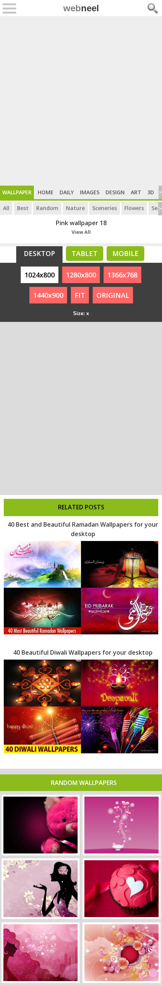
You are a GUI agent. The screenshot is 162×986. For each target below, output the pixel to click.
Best (23, 208)
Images (89, 192)
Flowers (134, 208)
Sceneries (104, 208)
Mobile (125, 253)
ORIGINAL (112, 295)
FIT (80, 295)
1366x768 (122, 274)
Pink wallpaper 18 (81, 223)
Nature (75, 208)
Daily (67, 192)
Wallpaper (17, 192)
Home (45, 192)
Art (136, 192)
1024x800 (39, 274)
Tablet (85, 253)
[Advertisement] (81, 101)
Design (115, 192)
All (6, 208)
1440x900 (48, 295)
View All (81, 232)
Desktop (39, 253)
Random (47, 208)
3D (150, 192)
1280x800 (81, 274)
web (81, 8)
